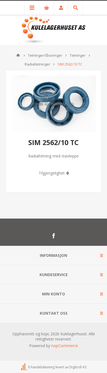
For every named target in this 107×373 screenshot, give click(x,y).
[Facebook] (53, 236)
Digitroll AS (77, 367)
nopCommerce (64, 345)
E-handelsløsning (41, 367)
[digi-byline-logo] (24, 367)
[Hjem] (18, 55)
